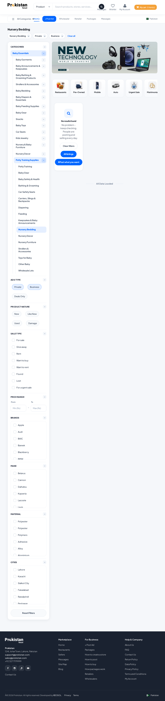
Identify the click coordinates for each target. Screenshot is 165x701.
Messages (105, 19)
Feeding (22, 214)
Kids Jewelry (22, 138)
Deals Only (19, 296)
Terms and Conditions (135, 674)
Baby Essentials (21, 53)
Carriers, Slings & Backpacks (27, 200)
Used (17, 323)
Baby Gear (21, 112)
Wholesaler (64, 19)
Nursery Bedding (27, 229)
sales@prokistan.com (16, 658)
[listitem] (60, 88)
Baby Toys (21, 125)
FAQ (127, 649)
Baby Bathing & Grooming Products (26, 76)
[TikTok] (21, 668)
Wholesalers (91, 678)
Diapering (23, 207)
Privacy (67, 695)
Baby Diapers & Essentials (23, 98)
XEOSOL (57, 695)
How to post (91, 659)
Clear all (71, 36)
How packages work (95, 669)
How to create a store (95, 654)
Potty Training (25, 166)
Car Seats (21, 132)
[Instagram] (14, 668)
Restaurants (64, 649)
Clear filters (68, 146)
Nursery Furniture (27, 242)
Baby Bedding (23, 90)
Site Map (62, 664)
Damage (32, 323)
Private (17, 287)
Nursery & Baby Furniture (23, 146)
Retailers (89, 674)
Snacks (19, 119)
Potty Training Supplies (27, 160)
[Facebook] (7, 668)
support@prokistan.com (17, 654)
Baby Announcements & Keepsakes (28, 67)
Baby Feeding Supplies (27, 106)
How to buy (90, 664)
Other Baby (24, 264)
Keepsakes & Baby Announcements (27, 221)
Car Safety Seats (26, 192)
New (16, 314)
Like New (32, 314)
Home (61, 645)
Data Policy (130, 664)
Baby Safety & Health (29, 179)
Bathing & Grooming (28, 185)
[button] (23, 19)
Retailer (78, 19)
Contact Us (10, 674)
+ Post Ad (49, 19)
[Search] (101, 6)
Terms (76, 695)
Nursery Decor (23, 153)
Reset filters (28, 613)
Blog (60, 669)
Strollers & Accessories (27, 84)
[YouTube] (28, 668)
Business (34, 287)
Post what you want (69, 162)
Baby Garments (24, 59)
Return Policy (131, 659)
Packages (91, 19)
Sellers (61, 654)
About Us (129, 645)
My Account (130, 678)
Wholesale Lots (26, 270)
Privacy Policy (131, 669)
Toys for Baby (25, 258)
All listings (68, 154)
